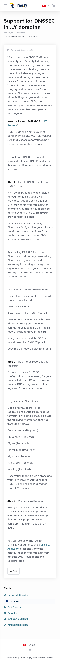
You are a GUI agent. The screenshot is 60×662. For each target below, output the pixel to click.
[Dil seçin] (46, 5)
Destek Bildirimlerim (17, 595)
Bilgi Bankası (14, 607)
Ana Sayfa (8, 33)
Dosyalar (12, 613)
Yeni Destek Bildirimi (17, 624)
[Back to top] (30, 650)
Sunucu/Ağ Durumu (17, 619)
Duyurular (20, 33)
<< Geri (13, 571)
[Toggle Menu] (4, 5)
